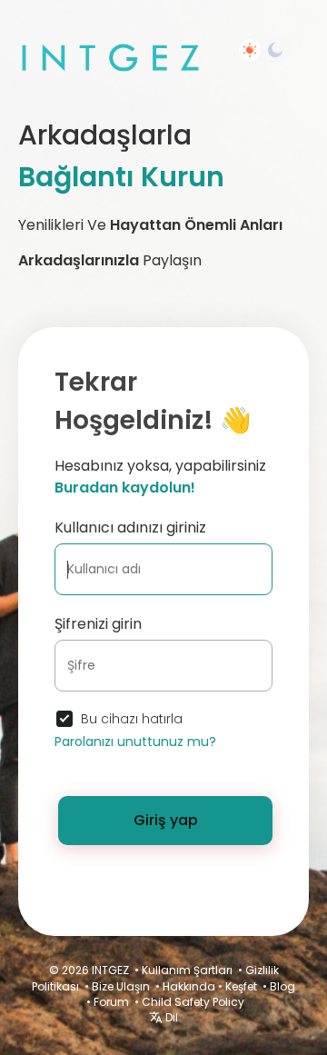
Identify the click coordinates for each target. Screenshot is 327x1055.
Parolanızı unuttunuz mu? (135, 741)
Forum (111, 1002)
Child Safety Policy (193, 1002)
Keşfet (241, 986)
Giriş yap (166, 820)
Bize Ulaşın (121, 986)
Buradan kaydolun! (124, 487)
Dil (170, 1017)
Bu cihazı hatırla (132, 719)
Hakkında (189, 986)
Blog (282, 986)
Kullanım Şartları (187, 970)
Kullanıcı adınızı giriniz (130, 527)
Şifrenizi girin (98, 623)
